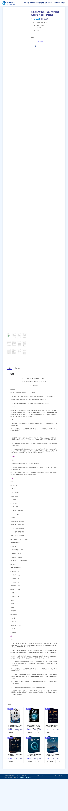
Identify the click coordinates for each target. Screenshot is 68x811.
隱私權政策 (28, 777)
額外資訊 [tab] (17, 368)
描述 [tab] (9, 368)
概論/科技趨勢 (41, 41)
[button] (50, 761)
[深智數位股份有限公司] (8, 3)
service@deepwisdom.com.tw (47, 775)
